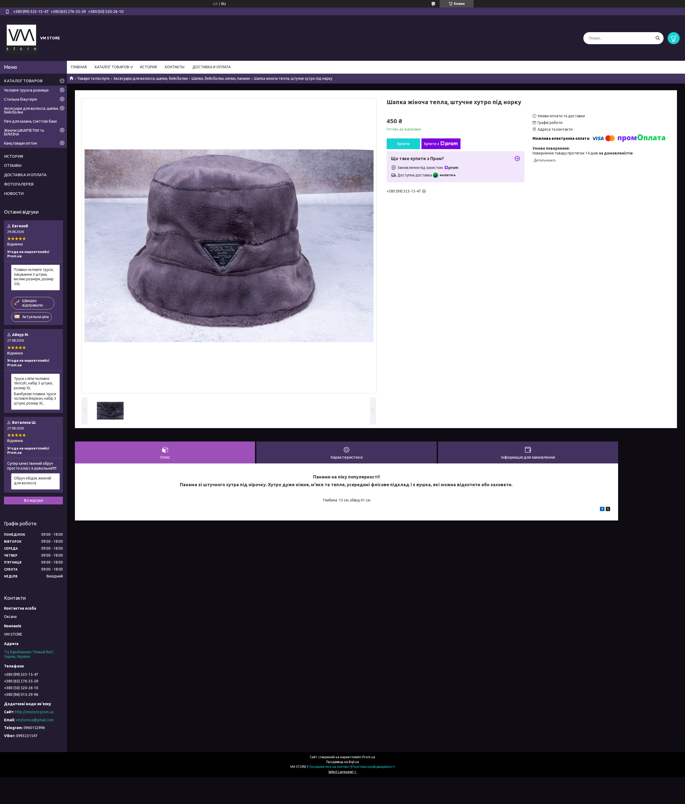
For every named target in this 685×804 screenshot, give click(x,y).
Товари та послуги (93, 78)
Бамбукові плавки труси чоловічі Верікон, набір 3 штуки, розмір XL (35, 398)
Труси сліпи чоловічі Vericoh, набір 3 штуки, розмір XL (33, 383)
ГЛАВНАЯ (79, 67)
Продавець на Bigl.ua (342, 762)
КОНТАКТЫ (174, 67)
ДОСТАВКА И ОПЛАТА (211, 67)
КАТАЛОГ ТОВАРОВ (112, 67)
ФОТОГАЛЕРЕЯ (18, 184)
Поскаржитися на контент (329, 766)
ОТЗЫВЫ (12, 165)
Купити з (431, 144)
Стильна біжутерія (20, 99)
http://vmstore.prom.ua (34, 712)
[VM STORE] (21, 38)
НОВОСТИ (14, 193)
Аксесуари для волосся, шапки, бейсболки (150, 78)
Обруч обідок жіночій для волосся (32, 480)
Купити (403, 144)
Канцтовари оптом (20, 143)
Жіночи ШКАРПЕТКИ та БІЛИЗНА (24, 132)
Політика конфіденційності (373, 766)
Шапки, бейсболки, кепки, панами (221, 78)
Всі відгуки (33, 500)
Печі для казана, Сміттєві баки (30, 121)
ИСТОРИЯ (148, 67)
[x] (608, 510)
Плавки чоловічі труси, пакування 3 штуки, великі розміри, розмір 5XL (34, 276)
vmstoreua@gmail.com (35, 720)
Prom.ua (368, 757)
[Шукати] (658, 38)
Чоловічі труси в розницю (26, 90)
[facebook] (602, 510)
